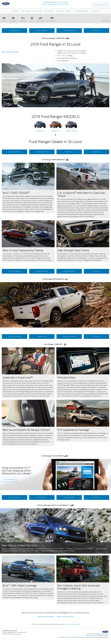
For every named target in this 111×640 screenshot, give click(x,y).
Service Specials (69, 497)
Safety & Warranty (52, 21)
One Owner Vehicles (81, 11)
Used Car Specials (41, 271)
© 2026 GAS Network (92, 635)
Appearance (23, 21)
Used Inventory (42, 30)
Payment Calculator (69, 336)
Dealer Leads (104, 634)
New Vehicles (25, 11)
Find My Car (69, 152)
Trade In (68, 11)
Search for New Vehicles (45, 616)
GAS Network (68, 637)
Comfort (31, 21)
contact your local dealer (72, 624)
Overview (4, 21)
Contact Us (95, 11)
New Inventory (14, 30)
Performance (13, 21)
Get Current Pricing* (10, 52)
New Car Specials (14, 271)
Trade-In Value (42, 336)
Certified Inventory (69, 30)
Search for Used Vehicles (65, 616)
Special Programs (69, 271)
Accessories (40, 21)
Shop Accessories (9, 479)
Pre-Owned (37, 11)
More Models (106, 21)
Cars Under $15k (14, 152)
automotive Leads (83, 637)
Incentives (59, 11)
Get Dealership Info (100, 5)
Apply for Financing (14, 336)
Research (15, 11)
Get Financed (48, 11)
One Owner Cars (42, 152)
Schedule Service (14, 497)
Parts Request (42, 497)
